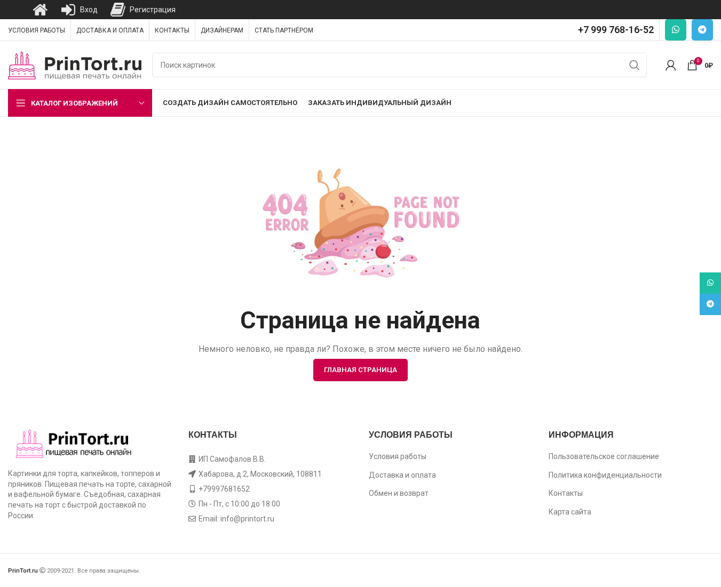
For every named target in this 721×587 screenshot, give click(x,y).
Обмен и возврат (399, 493)
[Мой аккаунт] (671, 65)
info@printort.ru (247, 518)
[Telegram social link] (702, 30)
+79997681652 (224, 489)
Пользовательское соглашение (604, 456)
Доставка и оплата (402, 475)
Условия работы (397, 456)
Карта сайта (570, 512)
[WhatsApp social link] (675, 30)
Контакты (566, 493)
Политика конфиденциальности (605, 475)
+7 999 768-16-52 (616, 29)
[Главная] (40, 9)
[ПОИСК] (634, 65)
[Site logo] (74, 64)
